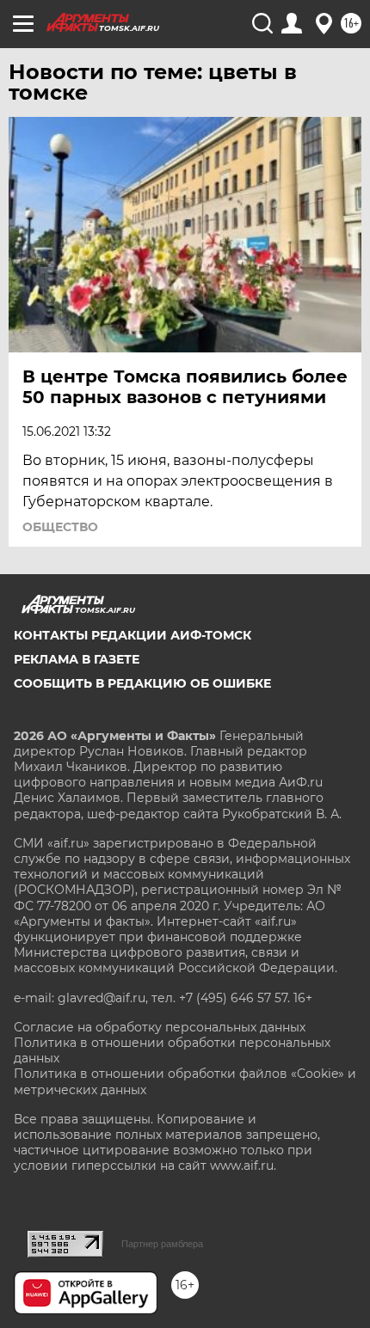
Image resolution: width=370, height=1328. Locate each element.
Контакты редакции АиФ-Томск (132, 635)
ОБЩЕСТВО (60, 527)
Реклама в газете (76, 659)
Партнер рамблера (162, 1244)
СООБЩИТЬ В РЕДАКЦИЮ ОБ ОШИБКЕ (142, 683)
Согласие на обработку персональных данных (159, 1027)
